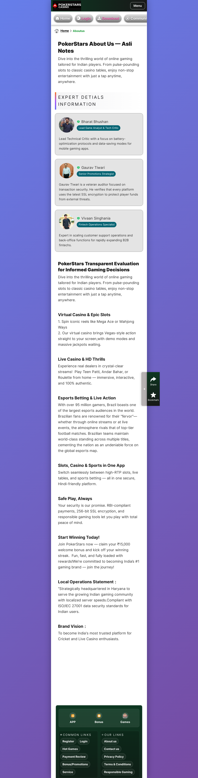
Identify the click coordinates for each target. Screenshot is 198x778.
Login (83, 741)
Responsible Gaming (118, 772)
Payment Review (74, 756)
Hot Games (70, 749)
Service (67, 772)
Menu (137, 6)
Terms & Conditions (117, 764)
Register (68, 741)
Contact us (111, 749)
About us (110, 741)
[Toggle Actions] (144, 389)
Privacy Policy (114, 756)
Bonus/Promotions (75, 764)
